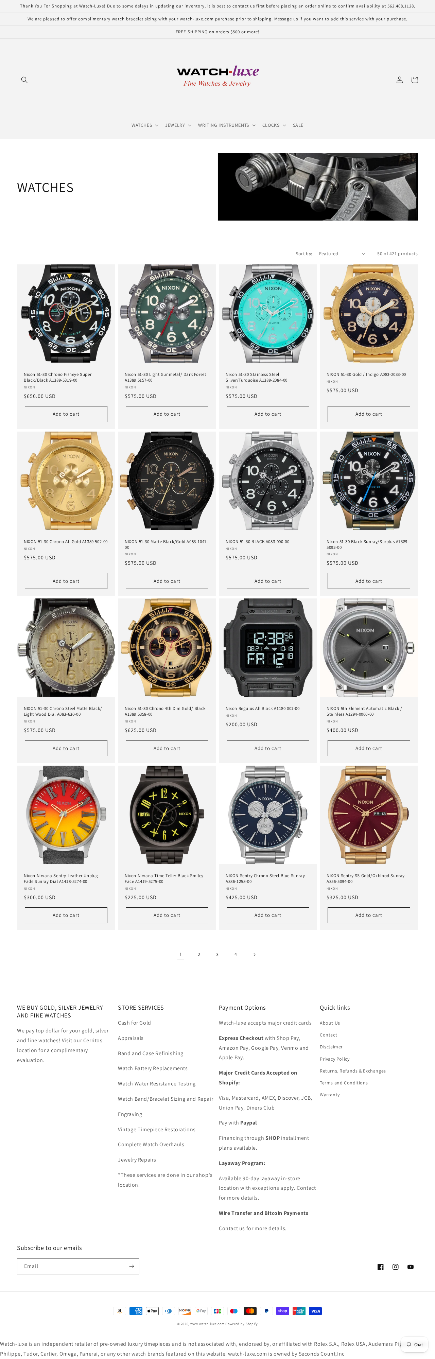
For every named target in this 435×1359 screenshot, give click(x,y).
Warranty (330, 1095)
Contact (328, 1035)
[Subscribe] (131, 1266)
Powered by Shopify (241, 1324)
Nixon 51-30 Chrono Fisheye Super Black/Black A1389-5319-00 (57, 377)
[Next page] (254, 954)
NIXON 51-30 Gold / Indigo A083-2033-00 (366, 374)
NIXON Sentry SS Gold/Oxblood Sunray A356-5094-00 (366, 878)
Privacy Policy (334, 1059)
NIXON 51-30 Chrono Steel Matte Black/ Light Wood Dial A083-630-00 (63, 711)
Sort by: (304, 253)
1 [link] (180, 954)
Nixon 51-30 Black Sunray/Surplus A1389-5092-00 (368, 544)
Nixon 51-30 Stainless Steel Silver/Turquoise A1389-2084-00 (257, 377)
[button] (24, 79)
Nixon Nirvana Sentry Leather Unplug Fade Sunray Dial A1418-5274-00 (61, 878)
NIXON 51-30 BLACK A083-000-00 (257, 541)
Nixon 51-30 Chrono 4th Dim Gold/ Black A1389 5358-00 (165, 711)
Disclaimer (331, 1047)
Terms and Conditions (344, 1083)
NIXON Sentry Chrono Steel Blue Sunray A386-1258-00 (265, 878)
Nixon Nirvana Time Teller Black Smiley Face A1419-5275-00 (164, 878)
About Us (330, 1023)
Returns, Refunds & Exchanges (353, 1071)
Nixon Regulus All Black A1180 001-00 (263, 708)
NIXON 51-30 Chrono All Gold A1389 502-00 (66, 541)
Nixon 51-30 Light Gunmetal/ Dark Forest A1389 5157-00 (165, 377)
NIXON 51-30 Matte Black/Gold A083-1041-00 (166, 544)
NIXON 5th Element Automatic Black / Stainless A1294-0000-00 (364, 711)
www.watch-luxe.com (207, 1324)
